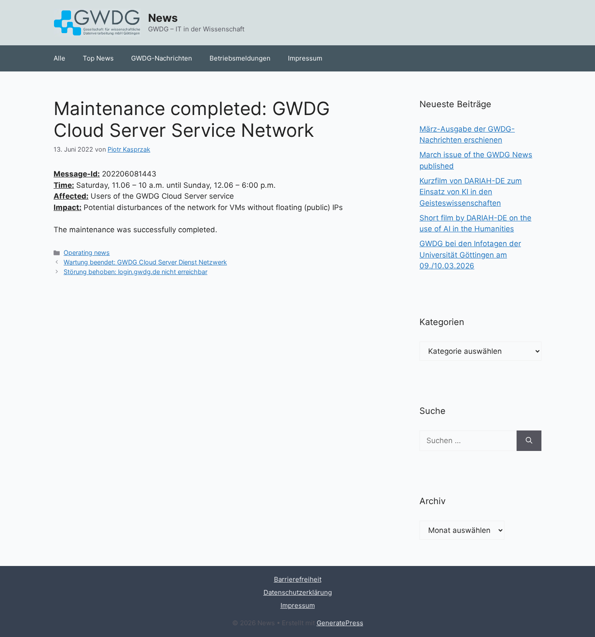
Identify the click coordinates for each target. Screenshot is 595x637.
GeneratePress (340, 623)
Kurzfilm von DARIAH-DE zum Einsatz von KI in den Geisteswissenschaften (470, 191)
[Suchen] (529, 440)
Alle (59, 58)
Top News (98, 58)
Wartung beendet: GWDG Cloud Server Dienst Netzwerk (145, 262)
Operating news (87, 252)
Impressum (305, 58)
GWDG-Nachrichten (161, 58)
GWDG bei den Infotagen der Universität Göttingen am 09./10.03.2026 (470, 254)
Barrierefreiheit (297, 579)
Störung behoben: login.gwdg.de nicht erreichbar (135, 271)
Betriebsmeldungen (240, 58)
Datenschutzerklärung (298, 592)
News (163, 17)
